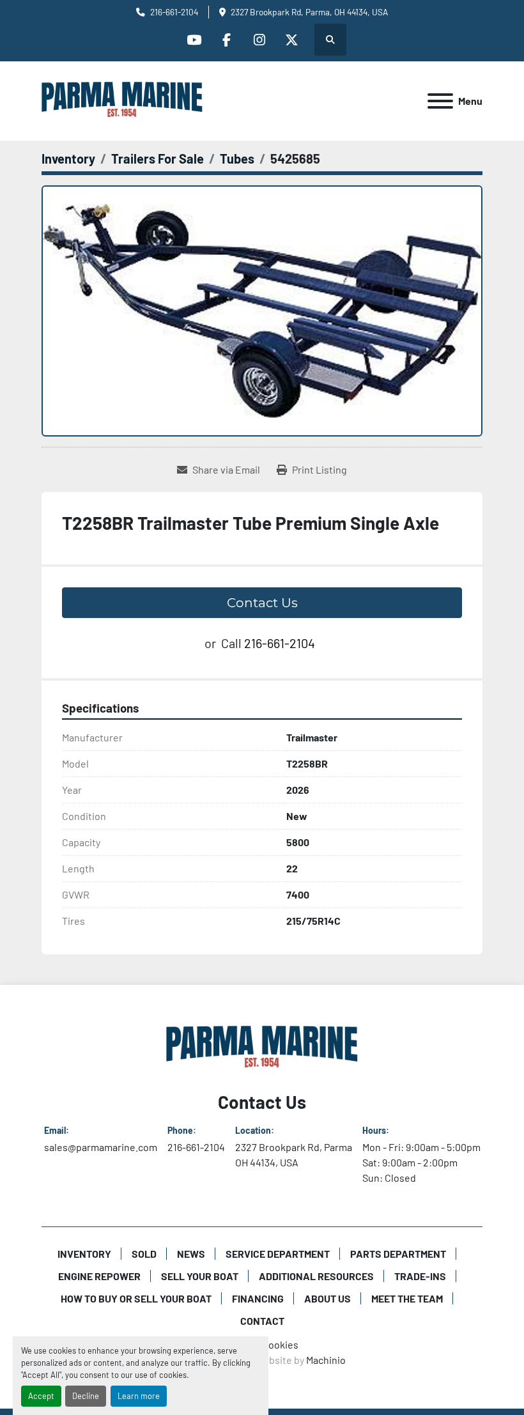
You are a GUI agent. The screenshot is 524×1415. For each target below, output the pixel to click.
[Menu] (440, 101)
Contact (262, 1321)
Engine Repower (99, 1276)
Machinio (326, 1360)
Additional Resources (316, 1276)
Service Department (278, 1254)
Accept (41, 1396)
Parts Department (398, 1254)
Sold (144, 1254)
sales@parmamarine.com (100, 1147)
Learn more (139, 1396)
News (191, 1254)
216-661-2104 (174, 11)
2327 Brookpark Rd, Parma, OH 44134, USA (309, 11)
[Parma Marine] (262, 1046)
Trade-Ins (420, 1276)
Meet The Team (407, 1298)
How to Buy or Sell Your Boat (136, 1298)
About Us (327, 1298)
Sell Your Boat (199, 1276)
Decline (85, 1396)
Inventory (84, 1254)
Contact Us (262, 602)
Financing (258, 1298)
